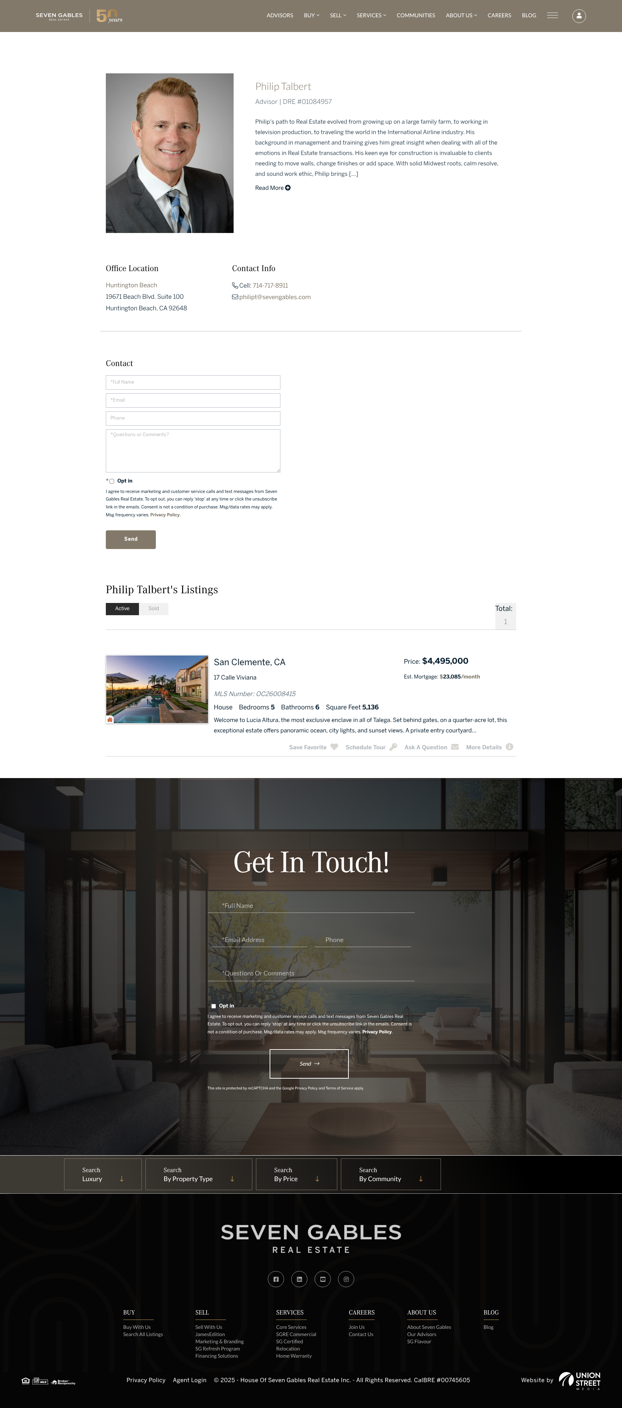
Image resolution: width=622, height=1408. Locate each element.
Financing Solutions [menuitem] (216, 1356)
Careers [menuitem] (499, 15)
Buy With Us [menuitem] (137, 1327)
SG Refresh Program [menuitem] (217, 1348)
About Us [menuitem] (459, 15)
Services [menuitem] (369, 15)
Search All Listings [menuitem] (143, 1334)
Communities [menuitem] (416, 15)
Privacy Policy (165, 515)
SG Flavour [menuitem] (419, 1341)
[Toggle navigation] (552, 15)
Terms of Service (339, 1089)
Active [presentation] (122, 609)
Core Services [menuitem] (291, 1327)
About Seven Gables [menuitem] (429, 1327)
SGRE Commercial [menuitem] (296, 1334)
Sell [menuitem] (336, 15)
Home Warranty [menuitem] (294, 1356)
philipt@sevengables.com (275, 298)
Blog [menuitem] (529, 15)
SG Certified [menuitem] (289, 1341)
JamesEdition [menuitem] (210, 1334)
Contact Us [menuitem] (361, 1334)
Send (305, 1063)
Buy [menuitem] (309, 15)
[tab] (122, 609)
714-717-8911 (270, 286)
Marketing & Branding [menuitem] (219, 1341)
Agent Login (190, 1381)
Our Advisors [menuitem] (421, 1334)
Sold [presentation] (153, 609)
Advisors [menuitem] (280, 15)
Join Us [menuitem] (357, 1327)
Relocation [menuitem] (288, 1348)
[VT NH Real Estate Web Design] (579, 1381)
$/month (460, 677)
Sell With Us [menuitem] (208, 1327)
